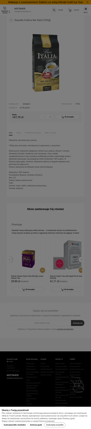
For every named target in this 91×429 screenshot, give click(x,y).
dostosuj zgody (36, 425)
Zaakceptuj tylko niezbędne (15, 425)
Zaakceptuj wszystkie (54, 425)
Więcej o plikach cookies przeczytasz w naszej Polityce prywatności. (28, 421)
